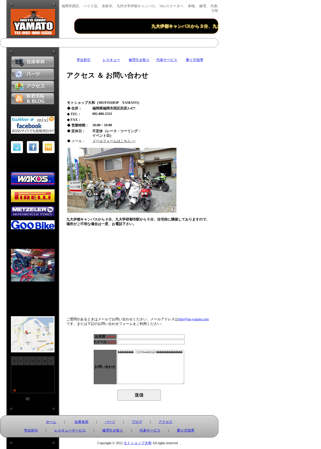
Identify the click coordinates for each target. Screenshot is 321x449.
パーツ (110, 422)
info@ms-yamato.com (193, 319)
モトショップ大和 (138, 443)
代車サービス (166, 60)
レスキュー (111, 60)
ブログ (137, 422)
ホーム (51, 422)
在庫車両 (81, 422)
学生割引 (84, 60)
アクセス (166, 422)
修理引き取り (139, 60)
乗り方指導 (194, 60)
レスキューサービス (70, 430)
